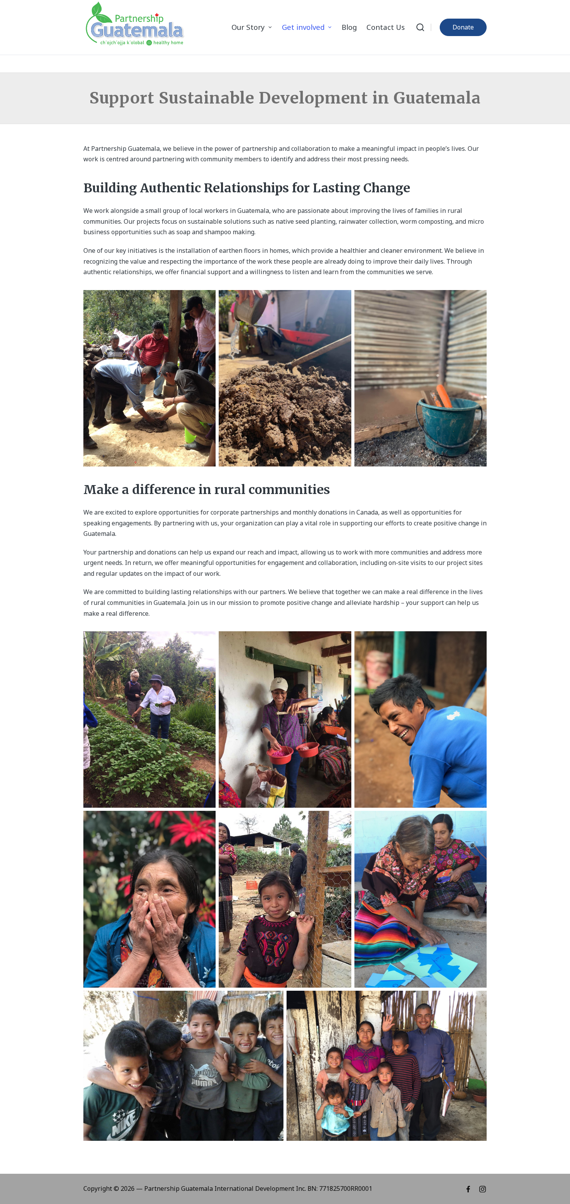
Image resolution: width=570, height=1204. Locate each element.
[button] (463, 27)
